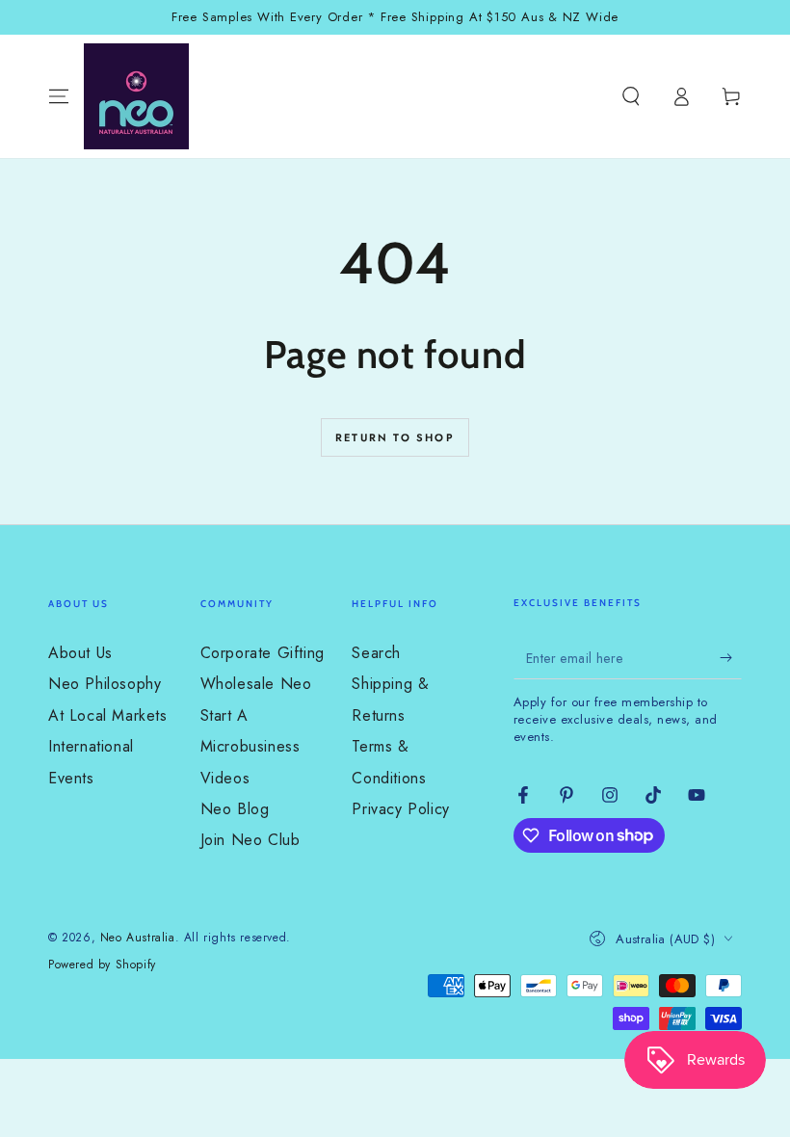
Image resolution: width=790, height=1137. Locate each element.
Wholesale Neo (256, 684)
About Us (80, 653)
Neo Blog (235, 809)
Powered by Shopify (102, 965)
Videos (225, 778)
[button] (631, 96)
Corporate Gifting (262, 653)
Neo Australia (137, 937)
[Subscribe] (731, 657)
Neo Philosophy (104, 684)
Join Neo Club (250, 840)
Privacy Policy (400, 809)
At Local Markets (108, 715)
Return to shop (395, 437)
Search (376, 653)
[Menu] (59, 96)
